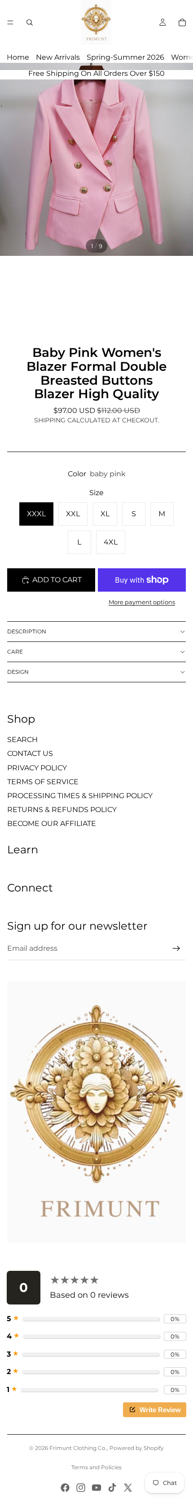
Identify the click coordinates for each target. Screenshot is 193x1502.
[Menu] (10, 22)
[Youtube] (96, 1487)
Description (26, 631)
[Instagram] (80, 1487)
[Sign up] (176, 948)
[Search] (29, 22)
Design (18, 671)
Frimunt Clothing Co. (78, 1448)
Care (15, 651)
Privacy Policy (37, 768)
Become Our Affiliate (51, 823)
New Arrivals (58, 57)
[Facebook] (65, 1487)
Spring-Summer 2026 (125, 57)
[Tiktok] (112, 1487)
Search (22, 739)
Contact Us (30, 753)
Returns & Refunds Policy (62, 809)
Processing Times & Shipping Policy (80, 795)
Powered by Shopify (137, 1448)
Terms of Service (43, 781)
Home (18, 57)
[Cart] (182, 22)
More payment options (142, 602)
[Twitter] (128, 1487)
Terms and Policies (96, 1467)
